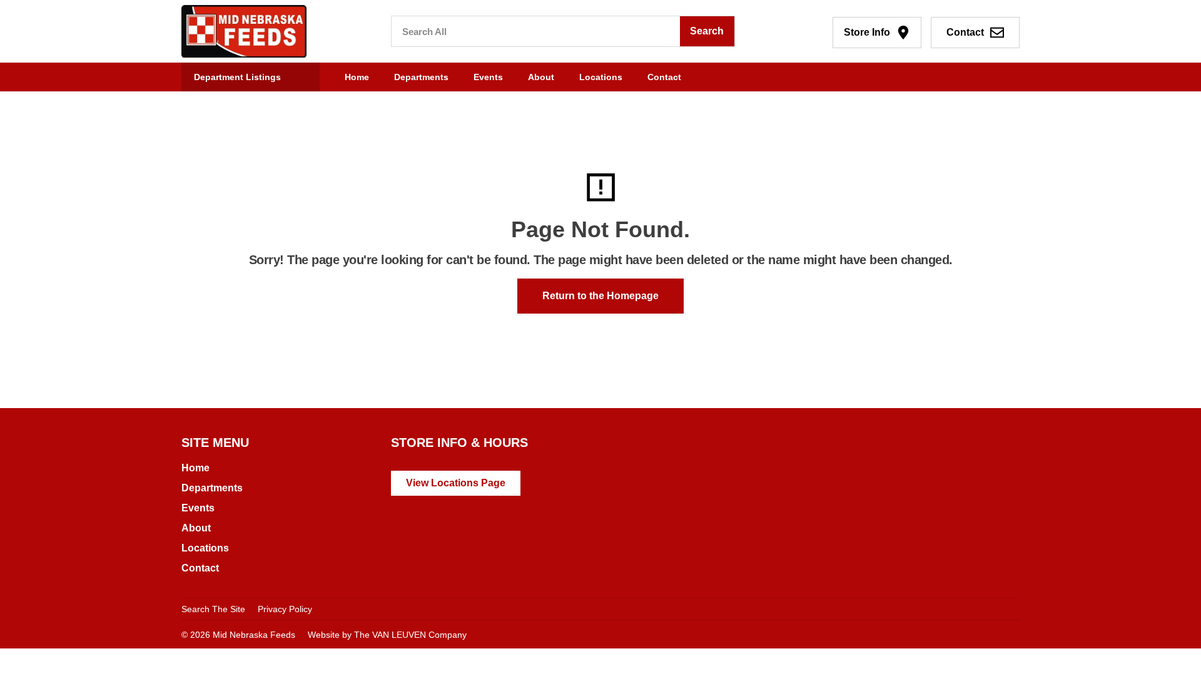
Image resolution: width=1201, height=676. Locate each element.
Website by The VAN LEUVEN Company (387, 635)
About (541, 77)
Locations (600, 77)
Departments (421, 77)
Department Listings (237, 77)
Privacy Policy (285, 609)
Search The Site (213, 609)
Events (488, 77)
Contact (664, 77)
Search (707, 31)
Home (357, 77)
